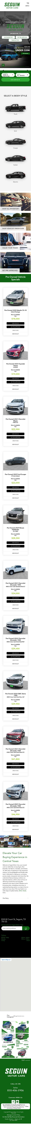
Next (27, 70)
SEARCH (15, 79)
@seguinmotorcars (19, 1016)
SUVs (20, 891)
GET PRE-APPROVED (15, 326)
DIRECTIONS (15, 330)
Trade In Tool (15, 40)
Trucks (24, 891)
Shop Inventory (8, 37)
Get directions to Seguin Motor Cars (12, 925)
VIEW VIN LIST (15, 334)
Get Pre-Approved (22, 37)
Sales (15, 1089)
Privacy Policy (17, 1105)
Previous (3, 70)
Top (23, 1060)
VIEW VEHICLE (15, 323)
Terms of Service (7, 1105)
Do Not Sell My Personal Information (13, 1117)
